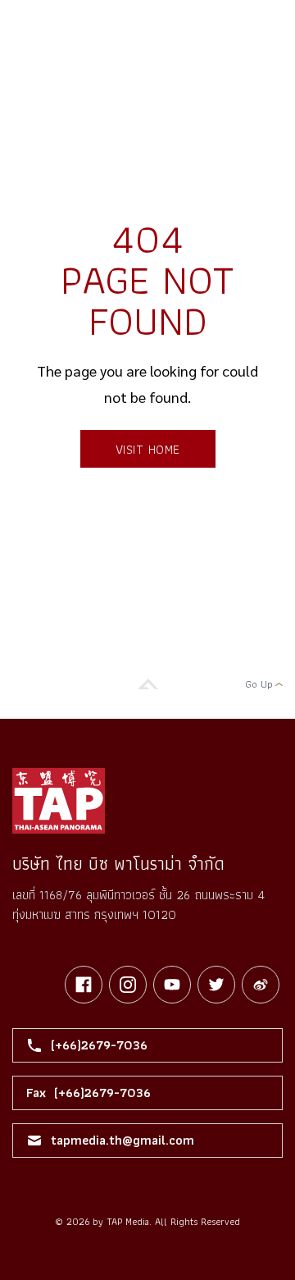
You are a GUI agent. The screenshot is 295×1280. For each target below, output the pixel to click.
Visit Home (148, 449)
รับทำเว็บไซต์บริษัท (197, 1241)
